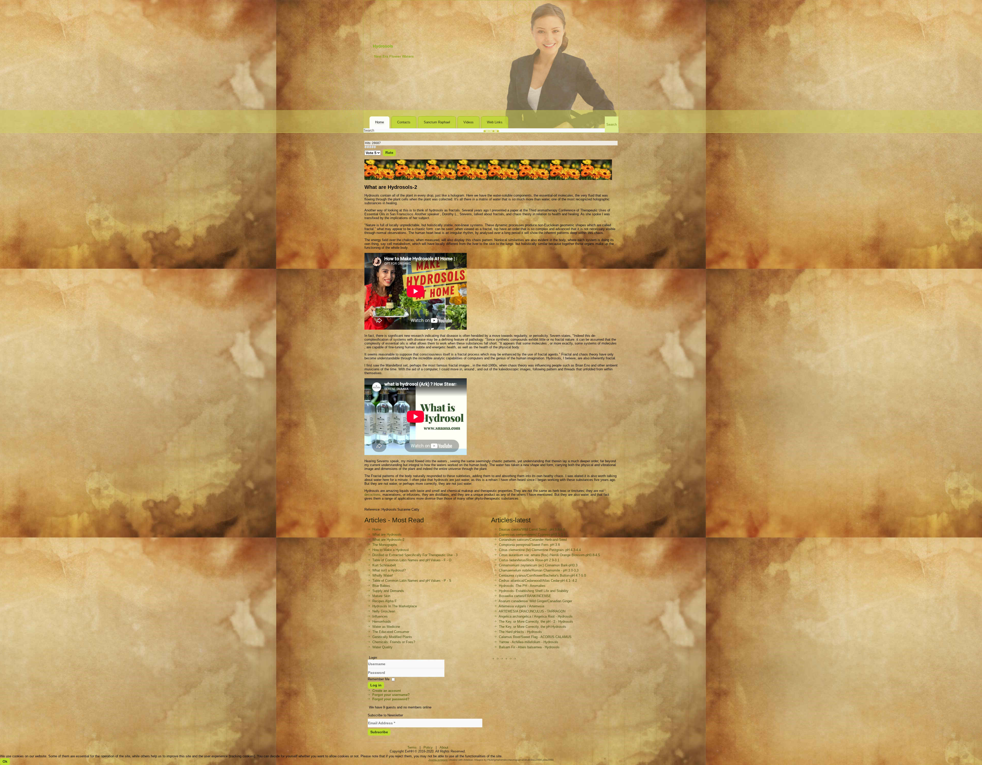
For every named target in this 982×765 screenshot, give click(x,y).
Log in (376, 685)
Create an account (386, 691)
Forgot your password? (390, 699)
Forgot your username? (391, 695)
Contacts (403, 122)
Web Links (495, 122)
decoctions (372, 495)
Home (379, 122)
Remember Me (378, 679)
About (444, 747)
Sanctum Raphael (437, 122)
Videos (468, 122)
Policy (428, 747)
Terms (412, 747)
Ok (5, 761)
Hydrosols (383, 46)
